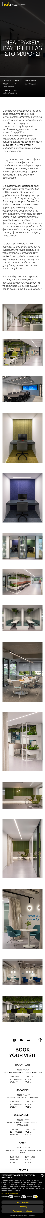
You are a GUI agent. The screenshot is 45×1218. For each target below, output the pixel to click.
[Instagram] (14, 1040)
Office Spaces (7, 84)
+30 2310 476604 (23, 1120)
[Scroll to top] (40, 1040)
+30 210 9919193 (23, 1070)
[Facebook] (21, 1040)
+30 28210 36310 (23, 1148)
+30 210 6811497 (23, 1095)
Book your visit (22, 1053)
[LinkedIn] (28, 1040)
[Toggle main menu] (40, 5)
